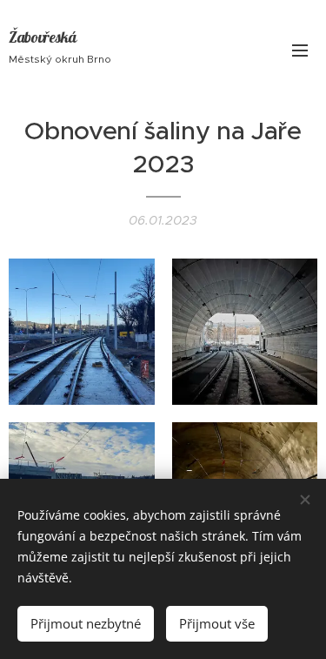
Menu (300, 49)
